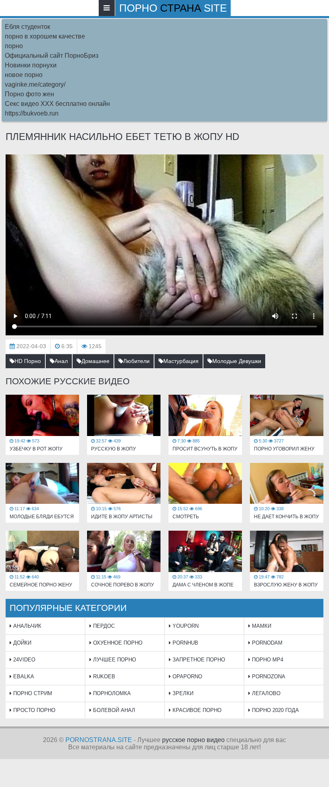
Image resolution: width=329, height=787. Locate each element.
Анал (61, 361)
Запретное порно (198, 660)
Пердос (103, 626)
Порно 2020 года (274, 710)
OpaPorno (186, 676)
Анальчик (26, 626)
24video (23, 660)
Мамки (260, 626)
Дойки (21, 643)
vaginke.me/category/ (35, 84)
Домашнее (95, 361)
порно (14, 46)
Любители (136, 361)
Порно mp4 (266, 660)
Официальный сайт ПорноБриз (51, 55)
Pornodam (266, 643)
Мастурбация (181, 361)
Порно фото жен (29, 94)
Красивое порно (196, 710)
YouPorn (185, 626)
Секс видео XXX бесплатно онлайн (57, 103)
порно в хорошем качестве (45, 36)
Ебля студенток (27, 26)
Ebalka (23, 676)
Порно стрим (32, 693)
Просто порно (33, 710)
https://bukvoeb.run (32, 113)
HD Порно (27, 361)
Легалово (265, 693)
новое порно (24, 74)
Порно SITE (173, 8)
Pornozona (267, 676)
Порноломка (111, 693)
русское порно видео (193, 739)
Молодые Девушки (236, 361)
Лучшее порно (113, 660)
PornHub (184, 643)
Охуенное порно (116, 643)
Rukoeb (103, 676)
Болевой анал (113, 710)
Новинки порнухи (31, 65)
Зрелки (182, 693)
